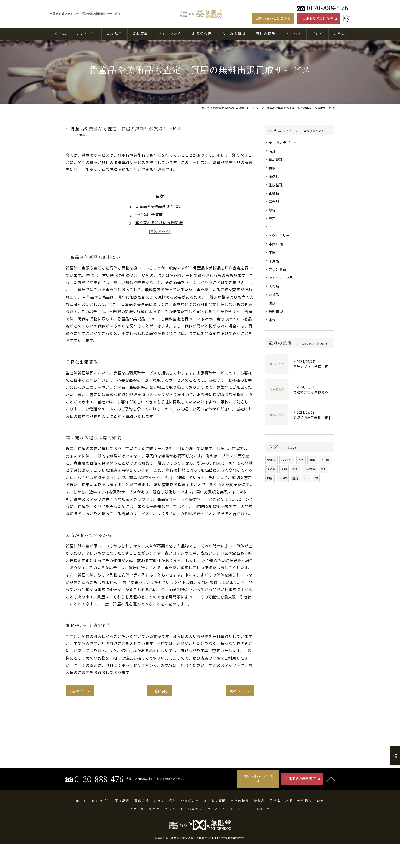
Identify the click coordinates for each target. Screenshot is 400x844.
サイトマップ (260, 809)
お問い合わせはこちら (273, 18)
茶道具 (274, 176)
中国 (272, 252)
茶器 (284, 469)
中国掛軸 (276, 244)
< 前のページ (79, 690)
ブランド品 (277, 269)
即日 (272, 226)
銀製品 (274, 193)
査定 (272, 319)
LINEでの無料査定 (318, 18)
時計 (272, 151)
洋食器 (274, 201)
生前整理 (276, 184)
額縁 (272, 210)
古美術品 (287, 460)
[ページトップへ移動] (330, 778)
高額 (323, 469)
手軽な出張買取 (149, 214)
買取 (272, 167)
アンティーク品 (281, 277)
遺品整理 (276, 159)
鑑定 (295, 478)
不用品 (274, 260)
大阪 (301, 460)
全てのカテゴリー (283, 142)
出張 (272, 302)
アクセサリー (279, 235)
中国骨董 (309, 469)
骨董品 (274, 294)
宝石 (272, 218)
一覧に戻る (160, 690)
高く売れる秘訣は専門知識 (159, 222)
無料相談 (276, 311)
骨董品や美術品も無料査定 (159, 206)
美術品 (274, 286)
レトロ (282, 478)
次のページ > (240, 690)
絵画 (295, 469)
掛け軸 (325, 460)
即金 (270, 478)
